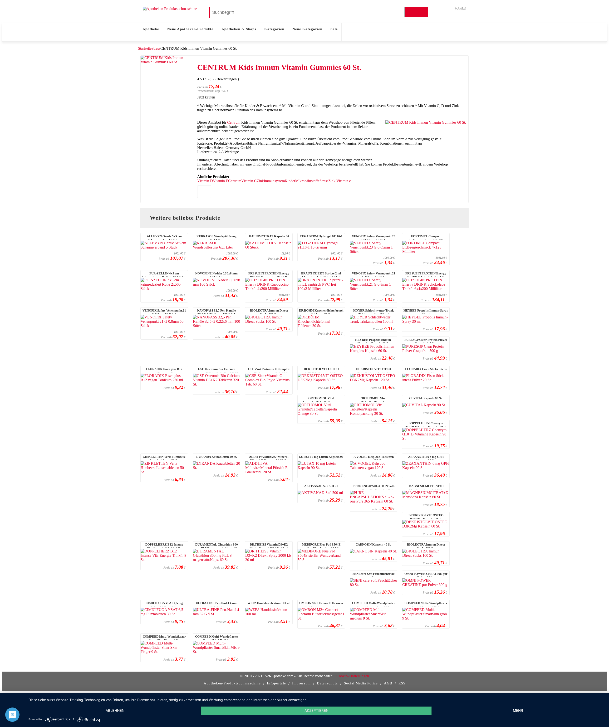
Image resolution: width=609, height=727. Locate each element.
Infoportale (276, 683)
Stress (156, 48)
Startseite (145, 48)
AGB (388, 683)
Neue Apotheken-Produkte (190, 29)
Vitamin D (205, 181)
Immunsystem (274, 181)
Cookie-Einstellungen (352, 676)
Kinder (290, 181)
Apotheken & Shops (238, 29)
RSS (401, 683)
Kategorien (274, 29)
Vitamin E (220, 181)
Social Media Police (361, 683)
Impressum (301, 683)
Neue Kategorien (307, 29)
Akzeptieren (316, 710)
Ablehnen (115, 710)
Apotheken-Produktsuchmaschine (232, 683)
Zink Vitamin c (339, 181)
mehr (518, 710)
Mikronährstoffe (307, 181)
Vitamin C (249, 181)
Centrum (233, 122)
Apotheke (150, 29)
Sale (334, 29)
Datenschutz (327, 683)
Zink (260, 181)
